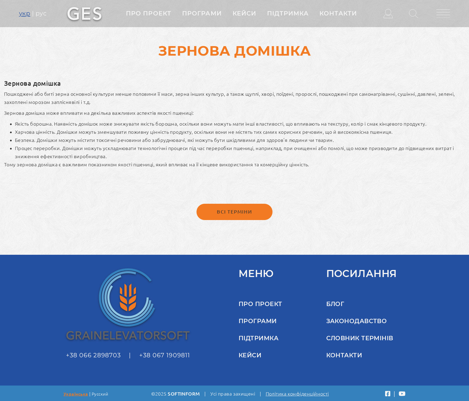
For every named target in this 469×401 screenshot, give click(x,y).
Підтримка (288, 13)
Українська (76, 394)
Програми (202, 13)
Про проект (148, 13)
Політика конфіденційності (297, 393)
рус (41, 13)
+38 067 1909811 (164, 355)
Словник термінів (359, 338)
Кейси (244, 13)
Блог (335, 304)
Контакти (338, 13)
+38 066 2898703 (93, 355)
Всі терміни (234, 211)
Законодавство (356, 321)
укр (24, 13)
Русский (100, 394)
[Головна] (84, 13)
